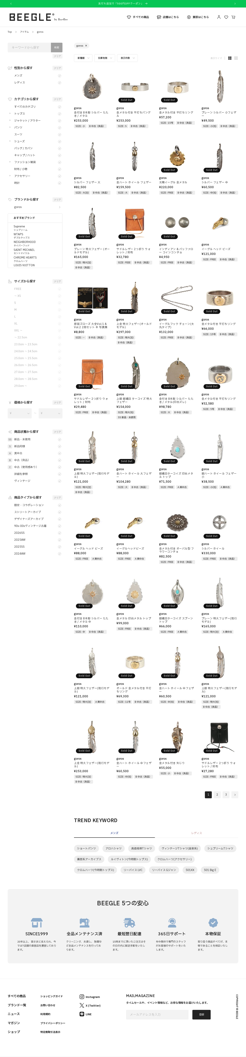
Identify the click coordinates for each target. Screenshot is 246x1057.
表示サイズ (216, 58)
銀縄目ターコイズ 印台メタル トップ (176, 475)
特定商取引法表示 (50, 1032)
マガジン (14, 1022)
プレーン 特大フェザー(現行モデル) (219, 620)
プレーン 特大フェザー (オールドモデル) (92, 251)
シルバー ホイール (213, 549)
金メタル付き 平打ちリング (176, 112)
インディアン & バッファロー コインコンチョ (176, 251)
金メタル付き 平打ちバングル (133, 114)
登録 (201, 1015)
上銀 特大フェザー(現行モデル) (91, 475)
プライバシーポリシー (52, 1023)
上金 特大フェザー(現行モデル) (91, 765)
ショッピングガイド (51, 996)
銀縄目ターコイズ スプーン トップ (176, 620)
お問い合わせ (47, 1005)
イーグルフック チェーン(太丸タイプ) (176, 326)
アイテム (24, 32)
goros (40, 32)
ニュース (14, 1013)
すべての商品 (17, 996)
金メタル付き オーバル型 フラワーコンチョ (176, 550)
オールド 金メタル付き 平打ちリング (133, 690)
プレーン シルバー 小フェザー (219, 114)
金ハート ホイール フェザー (133, 182)
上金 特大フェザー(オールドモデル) (134, 326)
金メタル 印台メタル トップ (133, 618)
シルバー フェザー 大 (87, 182)
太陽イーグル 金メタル (173, 182)
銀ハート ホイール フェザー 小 (219, 475)
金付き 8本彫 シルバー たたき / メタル (91, 114)
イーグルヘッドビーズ (130, 549)
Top (10, 32)
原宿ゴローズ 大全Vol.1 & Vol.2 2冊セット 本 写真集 (90, 326)
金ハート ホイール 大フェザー (133, 475)
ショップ (14, 1031)
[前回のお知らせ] (11, 3)
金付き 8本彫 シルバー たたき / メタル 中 (91, 620)
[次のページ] (234, 794)
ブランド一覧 (17, 1005)
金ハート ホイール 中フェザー (176, 690)
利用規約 (45, 1014)
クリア (57, 56)
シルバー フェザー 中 (215, 182)
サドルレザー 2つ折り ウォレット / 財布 (133, 251)
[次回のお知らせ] (235, 3)
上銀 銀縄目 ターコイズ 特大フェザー (134, 400)
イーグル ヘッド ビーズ (216, 249)
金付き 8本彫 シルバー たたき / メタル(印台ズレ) (176, 400)
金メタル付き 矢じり (172, 763)
